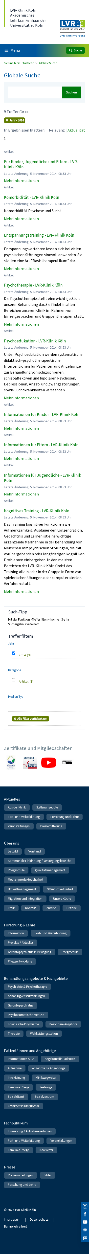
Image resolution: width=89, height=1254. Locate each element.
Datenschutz (39, 1219)
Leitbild (13, 851)
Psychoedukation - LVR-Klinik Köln (35, 341)
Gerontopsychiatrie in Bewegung (29, 952)
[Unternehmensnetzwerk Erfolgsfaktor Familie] (30, 762)
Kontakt (30, 908)
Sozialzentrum (44, 1097)
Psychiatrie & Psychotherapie (27, 987)
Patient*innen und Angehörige (30, 1050)
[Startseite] (72, 25)
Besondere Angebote (63, 1024)
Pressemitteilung (51, 826)
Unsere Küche (62, 898)
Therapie (14, 1033)
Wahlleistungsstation (44, 1033)
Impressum (12, 1219)
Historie (72, 908)
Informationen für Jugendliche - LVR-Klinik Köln (42, 477)
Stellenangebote (47, 807)
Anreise (51, 908)
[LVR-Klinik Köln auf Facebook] (85, 1214)
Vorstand (34, 851)
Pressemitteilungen (20, 1175)
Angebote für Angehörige (48, 1068)
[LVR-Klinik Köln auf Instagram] (85, 1206)
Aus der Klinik (17, 807)
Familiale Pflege (18, 1087)
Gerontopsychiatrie (20, 1005)
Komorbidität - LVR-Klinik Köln (31, 197)
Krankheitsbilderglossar (23, 1106)
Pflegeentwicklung (20, 961)
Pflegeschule (16, 870)
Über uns (11, 843)
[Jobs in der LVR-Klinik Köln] (85, 1238)
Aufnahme (15, 1068)
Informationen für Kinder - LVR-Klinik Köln (41, 414)
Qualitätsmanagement (50, 870)
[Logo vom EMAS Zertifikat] (11, 762)
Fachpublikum (16, 1123)
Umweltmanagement (22, 889)
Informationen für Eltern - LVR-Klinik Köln (41, 445)
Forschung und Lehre (64, 817)
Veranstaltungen (19, 826)
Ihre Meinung (16, 1077)
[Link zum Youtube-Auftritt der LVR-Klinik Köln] (48, 762)
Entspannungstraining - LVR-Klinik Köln (39, 235)
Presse (9, 1167)
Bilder (47, 1175)
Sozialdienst (16, 1097)
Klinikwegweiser (46, 1077)
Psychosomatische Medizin (26, 1015)
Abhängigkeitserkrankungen (26, 996)
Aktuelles (12, 799)
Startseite (28, 63)
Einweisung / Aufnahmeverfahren (30, 1131)
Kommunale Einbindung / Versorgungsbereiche (39, 861)
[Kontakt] (85, 1230)
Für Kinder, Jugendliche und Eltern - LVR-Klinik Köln (41, 164)
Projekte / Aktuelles (20, 942)
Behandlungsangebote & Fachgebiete (36, 978)
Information (16, 933)
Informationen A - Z (21, 1059)
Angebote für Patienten (60, 1059)
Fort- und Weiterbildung (24, 817)
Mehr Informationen (21, 180)
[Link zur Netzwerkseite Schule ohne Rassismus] (67, 762)
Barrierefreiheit (15, 1226)
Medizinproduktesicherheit (25, 879)
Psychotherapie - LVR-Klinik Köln (33, 285)
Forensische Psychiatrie (23, 1024)
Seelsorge (46, 1087)
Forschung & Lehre (19, 925)
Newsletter (46, 1150)
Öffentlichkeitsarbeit (60, 889)
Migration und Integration (25, 898)
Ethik (11, 908)
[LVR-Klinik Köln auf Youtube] (85, 1222)
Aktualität (76, 130)
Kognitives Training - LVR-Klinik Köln (36, 511)
